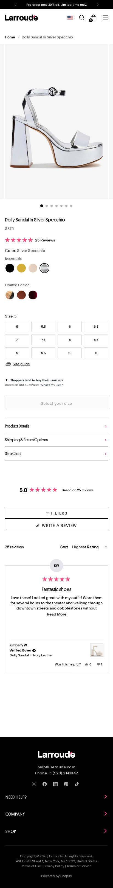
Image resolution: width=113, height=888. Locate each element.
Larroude (56, 856)
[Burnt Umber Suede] (21, 295)
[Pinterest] (67, 785)
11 (96, 353)
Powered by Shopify (56, 876)
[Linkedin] (56, 785)
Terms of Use (31, 866)
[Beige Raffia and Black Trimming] (10, 295)
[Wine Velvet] (33, 295)
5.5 (43, 326)
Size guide (21, 364)
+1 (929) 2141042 (63, 773)
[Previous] (16, 4)
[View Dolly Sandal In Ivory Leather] (96, 650)
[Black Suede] (10, 268)
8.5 (96, 340)
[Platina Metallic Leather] (21, 268)
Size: (10, 316)
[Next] (98, 4)
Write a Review (69, 527)
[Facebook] (46, 785)
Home (10, 37)
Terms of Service (79, 866)
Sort (64, 547)
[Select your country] (70, 17)
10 (69, 353)
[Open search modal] (81, 17)
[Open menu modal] (105, 17)
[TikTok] (78, 785)
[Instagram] (35, 785)
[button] (56, 240)
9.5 (43, 353)
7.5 (43, 340)
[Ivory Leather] (33, 268)
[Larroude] (21, 17)
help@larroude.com (57, 767)
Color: (25, 250)
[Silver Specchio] (44, 268)
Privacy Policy (53, 866)
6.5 (96, 326)
